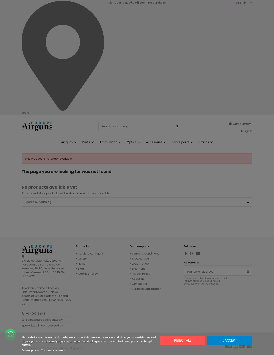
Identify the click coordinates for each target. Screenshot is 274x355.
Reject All (182, 340)
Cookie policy (30, 350)
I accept (230, 340)
